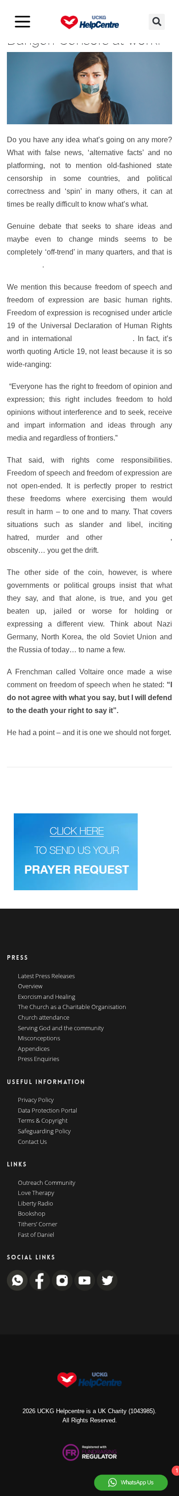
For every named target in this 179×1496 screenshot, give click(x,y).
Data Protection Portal (47, 1110)
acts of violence (139, 537)
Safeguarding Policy (44, 1131)
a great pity (24, 265)
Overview (30, 986)
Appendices (34, 1049)
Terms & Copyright (42, 1121)
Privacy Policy (36, 1100)
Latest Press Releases (46, 976)
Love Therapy (36, 1193)
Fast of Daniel (36, 1235)
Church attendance (43, 1017)
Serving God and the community (61, 1028)
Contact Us (32, 1142)
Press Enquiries (38, 1059)
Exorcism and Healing (46, 997)
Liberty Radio (35, 1203)
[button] (157, 22)
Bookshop (31, 1214)
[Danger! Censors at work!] (89, 88)
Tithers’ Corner (37, 1224)
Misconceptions (39, 1038)
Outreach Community (46, 1183)
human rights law (104, 338)
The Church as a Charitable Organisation (72, 1007)
